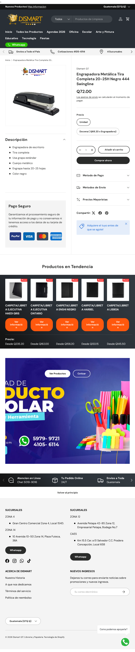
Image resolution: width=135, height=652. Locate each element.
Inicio (8, 32)
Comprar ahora (103, 160)
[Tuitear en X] (93, 213)
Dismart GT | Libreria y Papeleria (28, 637)
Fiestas (44, 38)
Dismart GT (83, 68)
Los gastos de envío (87, 97)
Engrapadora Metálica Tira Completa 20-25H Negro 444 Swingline (33, 60)
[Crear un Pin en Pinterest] (106, 213)
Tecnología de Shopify (54, 637)
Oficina (73, 32)
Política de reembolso (18, 597)
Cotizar (82, 373)
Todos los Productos (29, 32)
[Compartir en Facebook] (100, 213)
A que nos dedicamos (18, 584)
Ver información (16, 324)
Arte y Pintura (105, 32)
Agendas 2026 (56, 32)
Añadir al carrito (114, 149)
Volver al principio (67, 492)
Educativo (11, 38)
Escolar (87, 32)
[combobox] (81, 19)
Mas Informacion (37, 6)
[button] (127, 19)
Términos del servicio (18, 591)
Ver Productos (57, 373)
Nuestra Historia (15, 578)
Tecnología (29, 38)
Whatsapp (15, 550)
